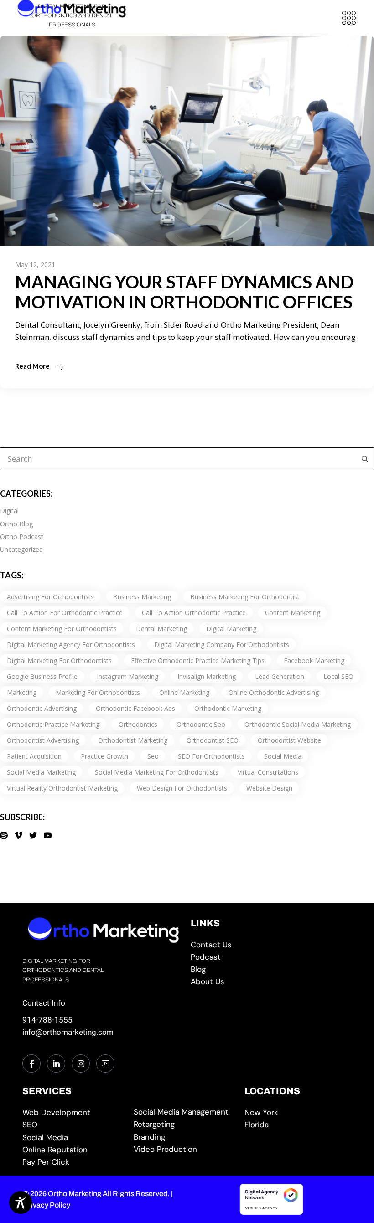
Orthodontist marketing (132, 740)
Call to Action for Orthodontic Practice (65, 612)
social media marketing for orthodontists (156, 772)
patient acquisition (34, 756)
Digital (9, 510)
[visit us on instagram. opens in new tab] (81, 1063)
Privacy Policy (46, 1205)
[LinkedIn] (56, 1063)
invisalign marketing (206, 676)
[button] (348, 17)
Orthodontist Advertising (43, 740)
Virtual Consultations (268, 772)
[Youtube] (105, 1063)
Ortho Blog (16, 523)
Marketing (21, 692)
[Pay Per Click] (74, 1162)
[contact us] (271, 945)
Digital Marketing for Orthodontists (59, 660)
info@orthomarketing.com (68, 1032)
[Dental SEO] (74, 1125)
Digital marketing (231, 628)
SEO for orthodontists (211, 756)
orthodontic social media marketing (297, 724)
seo (153, 756)
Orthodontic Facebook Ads (135, 708)
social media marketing (41, 772)
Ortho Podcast (21, 536)
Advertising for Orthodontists (50, 596)
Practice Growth (104, 756)
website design (269, 788)
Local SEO (338, 676)
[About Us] (271, 982)
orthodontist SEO (213, 740)
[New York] (296, 1112)
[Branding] (185, 1137)
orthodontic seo (201, 724)
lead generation (279, 676)
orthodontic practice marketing (53, 724)
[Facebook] (31, 1063)
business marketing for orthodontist (245, 596)
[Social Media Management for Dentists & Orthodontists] (74, 1137)
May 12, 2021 (35, 264)
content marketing (292, 612)
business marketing (142, 596)
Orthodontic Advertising (42, 708)
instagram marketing (127, 676)
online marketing (184, 692)
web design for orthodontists (182, 788)
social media (282, 756)
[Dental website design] (74, 1112)
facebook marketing (314, 660)
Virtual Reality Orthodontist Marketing (62, 788)
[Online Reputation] (74, 1150)
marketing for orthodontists (98, 692)
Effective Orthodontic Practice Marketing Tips (198, 660)
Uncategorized (21, 549)
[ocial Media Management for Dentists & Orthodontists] (185, 1112)
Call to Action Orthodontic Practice (194, 612)
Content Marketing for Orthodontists (62, 628)
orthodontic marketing (227, 708)
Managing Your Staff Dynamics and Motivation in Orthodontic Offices (184, 291)
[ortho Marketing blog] (271, 969)
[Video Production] (185, 1149)
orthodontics (138, 724)
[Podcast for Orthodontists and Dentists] (271, 957)
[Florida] (296, 1125)
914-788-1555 (47, 1019)
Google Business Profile (42, 676)
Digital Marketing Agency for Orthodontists (71, 644)
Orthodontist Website (289, 740)
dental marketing (161, 628)
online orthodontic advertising (274, 692)
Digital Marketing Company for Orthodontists (221, 644)
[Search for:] (362, 458)
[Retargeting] (185, 1124)
